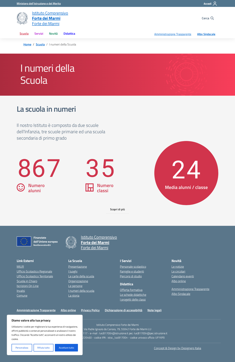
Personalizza (21, 347)
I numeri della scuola (81, 290)
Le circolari (178, 271)
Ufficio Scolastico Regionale (34, 271)
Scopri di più (117, 209)
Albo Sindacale (206, 34)
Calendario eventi (183, 276)
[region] (45, 335)
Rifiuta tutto (43, 347)
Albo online (179, 281)
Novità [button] (53, 33)
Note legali (154, 310)
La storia (73, 295)
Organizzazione (78, 281)
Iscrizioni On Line (28, 286)
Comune (22, 295)
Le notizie (178, 266)
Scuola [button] (24, 33)
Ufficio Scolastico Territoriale (35, 276)
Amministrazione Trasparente (172, 34)
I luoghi (72, 271)
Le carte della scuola (81, 276)
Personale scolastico (133, 266)
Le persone (75, 286)
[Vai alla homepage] (22, 18)
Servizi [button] (38, 33)
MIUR (20, 266)
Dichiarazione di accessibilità (123, 310)
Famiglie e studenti (132, 271)
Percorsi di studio (131, 276)
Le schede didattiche (133, 294)
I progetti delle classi (133, 299)
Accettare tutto (66, 347)
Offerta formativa (131, 290)
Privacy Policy (90, 310)
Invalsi (21, 290)
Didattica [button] (69, 33)
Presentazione (77, 266)
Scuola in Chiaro (27, 281)
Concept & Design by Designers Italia (177, 348)
